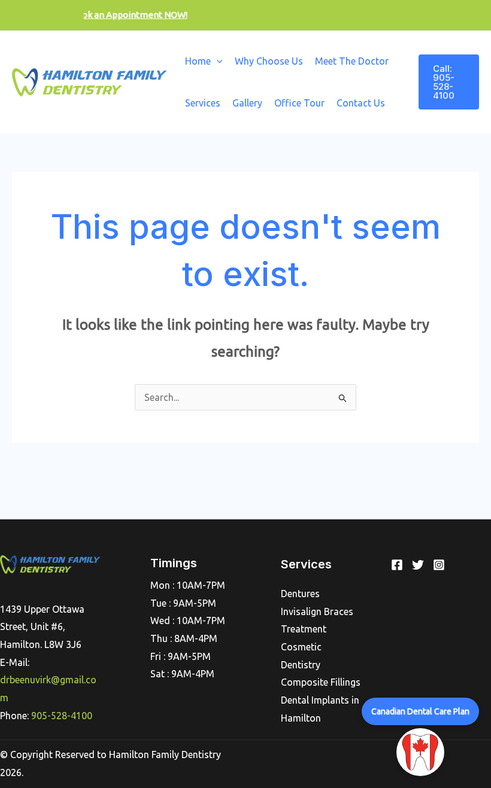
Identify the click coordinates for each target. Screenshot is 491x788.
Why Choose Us (269, 61)
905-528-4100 (61, 715)
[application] (217, 61)
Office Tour (299, 103)
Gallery (247, 103)
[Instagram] (439, 565)
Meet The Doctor (352, 61)
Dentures (300, 593)
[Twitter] (418, 565)
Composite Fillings (320, 682)
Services (202, 103)
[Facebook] (397, 565)
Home (198, 61)
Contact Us (361, 103)
